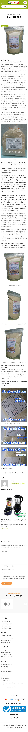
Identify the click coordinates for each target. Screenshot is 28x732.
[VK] (10, 473)
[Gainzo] (7, 604)
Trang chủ (9, 14)
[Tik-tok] (14, 718)
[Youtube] (17, 718)
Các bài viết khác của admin (18, 483)
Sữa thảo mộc (8, 468)
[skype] (22, 473)
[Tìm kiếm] (25, 6)
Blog (14, 14)
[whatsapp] (20, 473)
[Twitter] (5, 473)
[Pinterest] (12, 473)
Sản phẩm (19, 14)
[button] (2, 2)
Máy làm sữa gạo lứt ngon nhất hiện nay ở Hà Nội (13, 520)
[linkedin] (17, 473)
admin (13, 62)
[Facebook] (7, 473)
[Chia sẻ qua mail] (15, 473)
